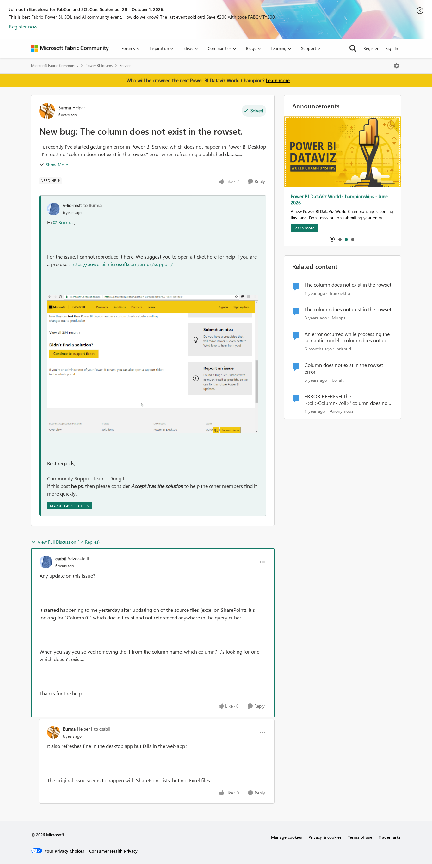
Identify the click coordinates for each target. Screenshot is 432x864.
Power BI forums (99, 65)
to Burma (92, 205)
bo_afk (338, 380)
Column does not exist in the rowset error (344, 368)
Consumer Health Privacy (113, 851)
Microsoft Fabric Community (54, 65)
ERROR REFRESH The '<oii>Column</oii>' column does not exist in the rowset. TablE (347, 399)
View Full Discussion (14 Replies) (69, 542)
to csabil (102, 729)
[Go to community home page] (70, 48)
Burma (64, 108)
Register (371, 48)
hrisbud (343, 349)
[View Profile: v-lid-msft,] (53, 209)
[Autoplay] (332, 239)
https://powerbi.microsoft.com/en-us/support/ (122, 264)
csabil (60, 559)
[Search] (353, 48)
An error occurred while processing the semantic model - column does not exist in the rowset (348, 337)
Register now (23, 26)
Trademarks (390, 837)
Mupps (338, 318)
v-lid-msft (72, 205)
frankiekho (340, 293)
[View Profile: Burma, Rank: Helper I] (47, 111)
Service (125, 65)
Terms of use (360, 837)
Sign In (392, 48)
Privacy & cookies (325, 837)
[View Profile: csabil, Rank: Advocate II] (46, 562)
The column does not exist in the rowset (348, 285)
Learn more (278, 80)
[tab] (339, 239)
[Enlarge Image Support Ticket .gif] (152, 364)
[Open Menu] (396, 65)
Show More (57, 164)
